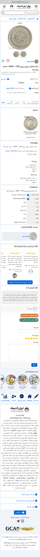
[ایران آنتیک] (37, 19)
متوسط (31, 338)
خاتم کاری (27, 470)
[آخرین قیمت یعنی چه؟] (30, 88)
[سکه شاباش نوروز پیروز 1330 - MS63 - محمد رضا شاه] (20, 37)
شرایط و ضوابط (22, 539)
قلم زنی (13, 468)
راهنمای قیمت (5, 401)
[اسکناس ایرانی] (22, 380)
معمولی (34, 338)
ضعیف (36, 338)
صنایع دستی (10, 448)
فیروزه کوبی (5, 468)
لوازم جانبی (7, 483)
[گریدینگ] (12, 529)
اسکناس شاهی (26, 483)
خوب (29, 338)
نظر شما (36, 342)
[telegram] (18, 521)
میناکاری (33, 470)
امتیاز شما (35, 336)
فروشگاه (29, 401)
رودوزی (20, 470)
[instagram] (22, 521)
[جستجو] (3, 13)
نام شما (36, 328)
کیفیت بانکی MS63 (20, 151)
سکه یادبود (33, 480)
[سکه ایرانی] (34, 380)
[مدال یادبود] (11, 380)
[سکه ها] (27, 529)
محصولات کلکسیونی (27, 438)
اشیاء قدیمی (25, 445)
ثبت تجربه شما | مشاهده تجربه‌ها (19, 282)
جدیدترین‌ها (22, 401)
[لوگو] (24, 7)
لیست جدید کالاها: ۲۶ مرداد (20, 2)
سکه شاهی (10, 480)
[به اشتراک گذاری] (3, 60)
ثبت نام (36, 401)
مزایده (14, 401)
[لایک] (8, 60)
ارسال (34, 365)
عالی (26, 338)
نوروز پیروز (26, 236)
